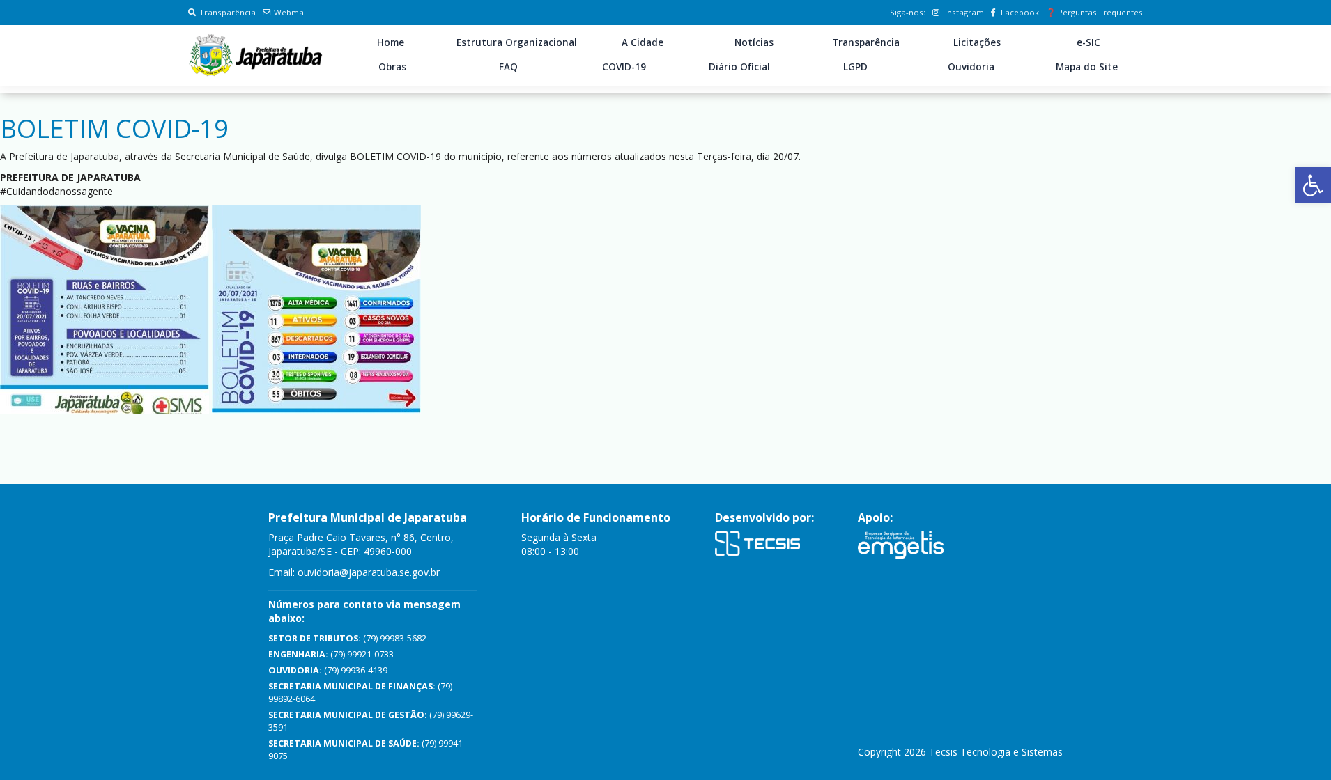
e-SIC (1088, 42)
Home (390, 42)
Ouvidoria (971, 67)
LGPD (855, 67)
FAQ (508, 67)
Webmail (291, 12)
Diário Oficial (739, 67)
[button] (1313, 185)
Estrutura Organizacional (516, 42)
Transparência (227, 12)
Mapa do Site (1087, 67)
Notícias (754, 42)
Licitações (977, 42)
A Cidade (642, 42)
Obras (392, 67)
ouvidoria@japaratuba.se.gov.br (369, 572)
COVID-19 (624, 67)
